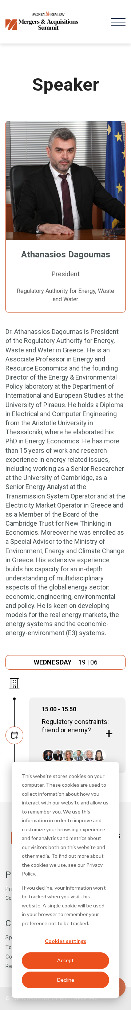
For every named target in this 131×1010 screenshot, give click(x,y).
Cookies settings (65, 941)
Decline (65, 980)
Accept (65, 960)
